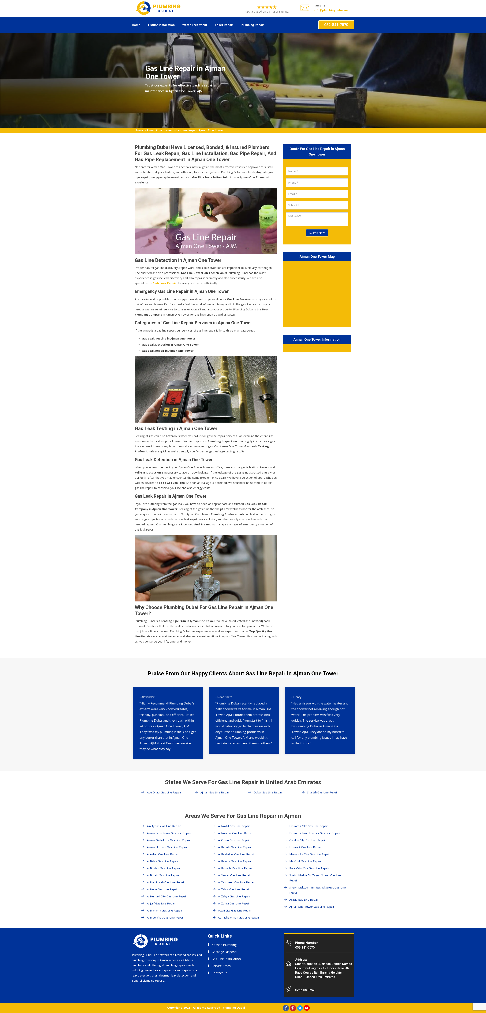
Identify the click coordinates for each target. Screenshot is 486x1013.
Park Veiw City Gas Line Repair (309, 868)
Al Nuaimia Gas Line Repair (235, 833)
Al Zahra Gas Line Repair (234, 889)
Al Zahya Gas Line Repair (234, 896)
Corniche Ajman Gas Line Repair (238, 917)
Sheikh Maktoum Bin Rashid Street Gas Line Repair (317, 889)
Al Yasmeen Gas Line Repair (236, 882)
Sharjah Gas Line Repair (322, 792)
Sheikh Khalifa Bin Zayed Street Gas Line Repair (315, 877)
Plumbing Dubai (234, 1007)
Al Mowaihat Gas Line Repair (165, 917)
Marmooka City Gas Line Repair (309, 854)
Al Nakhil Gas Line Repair (234, 826)
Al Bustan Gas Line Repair (163, 868)
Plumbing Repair (252, 25)
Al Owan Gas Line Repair (234, 840)
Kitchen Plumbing (224, 945)
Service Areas (221, 966)
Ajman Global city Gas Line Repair (168, 840)
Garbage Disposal (224, 952)
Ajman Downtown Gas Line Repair (169, 833)
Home (136, 25)
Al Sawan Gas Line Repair (234, 875)
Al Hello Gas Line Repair (162, 889)
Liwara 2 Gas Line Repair (305, 847)
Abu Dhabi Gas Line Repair (164, 792)
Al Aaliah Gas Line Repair (163, 854)
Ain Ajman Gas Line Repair (164, 826)
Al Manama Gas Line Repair (164, 910)
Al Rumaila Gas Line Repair (235, 868)
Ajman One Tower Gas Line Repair (311, 906)
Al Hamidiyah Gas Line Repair (166, 882)
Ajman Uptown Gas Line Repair (167, 847)
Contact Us (219, 973)
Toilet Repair (224, 25)
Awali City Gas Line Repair (235, 910)
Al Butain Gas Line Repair (163, 875)
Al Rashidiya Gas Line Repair (236, 854)
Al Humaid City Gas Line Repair (167, 896)
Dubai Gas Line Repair (268, 792)
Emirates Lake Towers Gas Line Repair (314, 833)
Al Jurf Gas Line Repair (161, 903)
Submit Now (317, 233)
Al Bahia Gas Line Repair (162, 861)
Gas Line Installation (226, 959)
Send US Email (305, 990)
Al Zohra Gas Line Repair (234, 903)
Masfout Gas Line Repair (305, 861)
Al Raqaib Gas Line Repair (234, 847)
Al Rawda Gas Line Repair (234, 861)
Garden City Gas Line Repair (307, 840)
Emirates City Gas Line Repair (308, 826)
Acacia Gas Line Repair (304, 899)
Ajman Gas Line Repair (215, 792)
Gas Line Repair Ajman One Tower (199, 130)
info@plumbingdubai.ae (331, 10)
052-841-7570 (336, 24)
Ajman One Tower (159, 130)
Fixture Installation (161, 25)
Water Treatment (194, 25)
